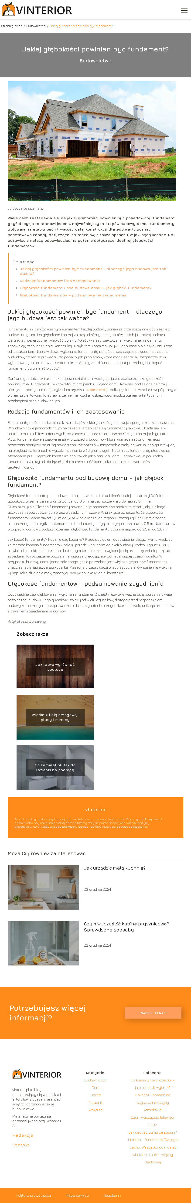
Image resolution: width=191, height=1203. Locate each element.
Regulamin (112, 1195)
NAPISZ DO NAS (153, 1013)
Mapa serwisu (77, 1195)
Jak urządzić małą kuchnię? (115, 867)
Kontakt (20, 1144)
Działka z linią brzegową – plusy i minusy (55, 717)
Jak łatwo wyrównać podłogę (55, 667)
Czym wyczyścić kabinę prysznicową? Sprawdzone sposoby (126, 926)
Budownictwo (36, 26)
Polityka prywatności (33, 1195)
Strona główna (12, 26)
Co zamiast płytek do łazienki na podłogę (55, 767)
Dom (95, 1087)
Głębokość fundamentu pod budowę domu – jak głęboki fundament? (86, 288)
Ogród (95, 1095)
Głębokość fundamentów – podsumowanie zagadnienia (73, 295)
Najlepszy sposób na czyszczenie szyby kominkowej (152, 1102)
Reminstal (97, 389)
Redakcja (22, 1135)
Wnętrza (95, 1110)
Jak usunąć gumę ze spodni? (153, 1132)
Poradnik (95, 1102)
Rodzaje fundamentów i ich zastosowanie (60, 281)
